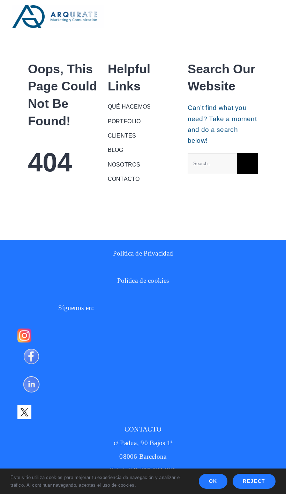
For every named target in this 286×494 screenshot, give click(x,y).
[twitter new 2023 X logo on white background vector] (24, 408)
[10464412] (31, 373)
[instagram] (24, 332)
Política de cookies (143, 280)
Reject (254, 481)
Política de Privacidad (143, 253)
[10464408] (31, 345)
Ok (213, 481)
